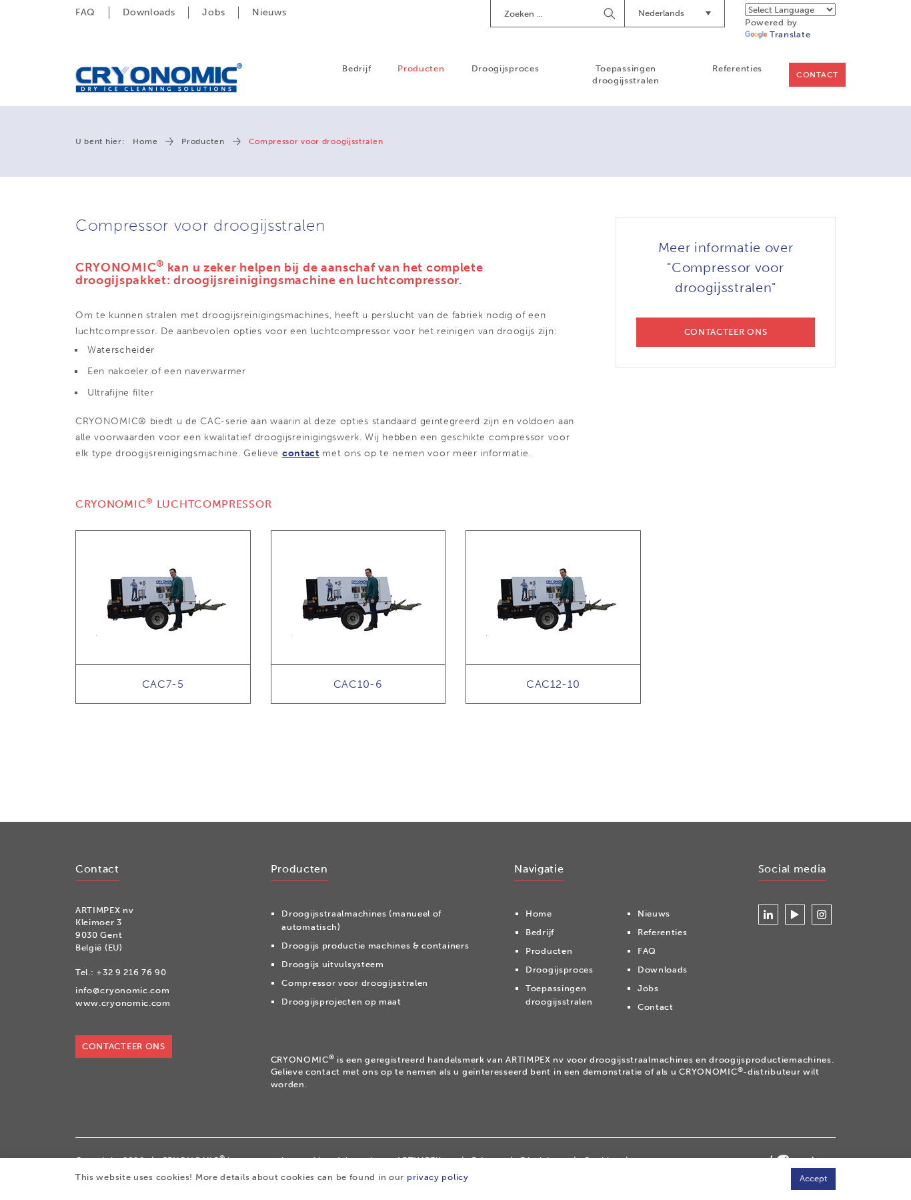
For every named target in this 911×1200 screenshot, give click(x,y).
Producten (420, 68)
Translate (790, 34)
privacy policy (438, 1177)
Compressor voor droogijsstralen (354, 983)
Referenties (737, 68)
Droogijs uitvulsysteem (332, 964)
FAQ (85, 12)
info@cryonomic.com (122, 990)
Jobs (213, 12)
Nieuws (269, 12)
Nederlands (661, 13)
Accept (813, 1178)
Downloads (149, 12)
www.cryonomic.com (123, 1003)
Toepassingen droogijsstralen (626, 74)
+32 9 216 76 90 (131, 972)
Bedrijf (356, 68)
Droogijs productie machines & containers (375, 946)
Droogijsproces (506, 68)
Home (145, 141)
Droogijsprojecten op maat (341, 1002)
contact (300, 453)
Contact (817, 74)
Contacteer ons (123, 1046)
